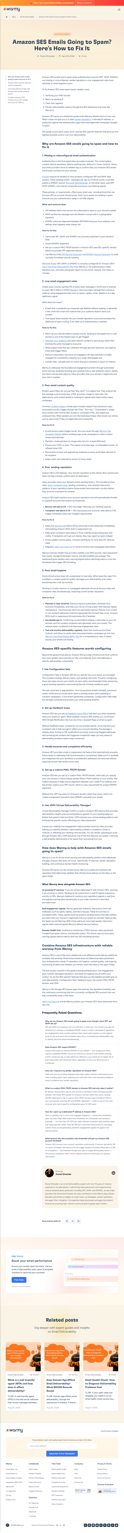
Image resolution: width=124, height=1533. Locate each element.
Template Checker (59, 1482)
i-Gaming (32, 1516)
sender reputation (83, 119)
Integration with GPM (14, 1482)
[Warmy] (11, 9)
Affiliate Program (35, 1474)
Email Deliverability (27, 17)
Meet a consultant (84, 3)
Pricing (8, 1495)
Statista (73, 290)
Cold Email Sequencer (60, 1487)
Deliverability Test (58, 1474)
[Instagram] (101, 1525)
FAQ (76, 1474)
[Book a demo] (84, 1491)
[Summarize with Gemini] (72, 1221)
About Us (77, 1478)
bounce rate (60, 526)
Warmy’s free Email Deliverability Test (62, 636)
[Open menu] (119, 9)
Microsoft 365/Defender (77, 183)
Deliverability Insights (14, 1478)
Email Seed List (11, 1474)
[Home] (7, 17)
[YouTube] (97, 1525)
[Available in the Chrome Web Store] (107, 1491)
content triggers (58, 406)
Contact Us (78, 1482)
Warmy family (34, 1487)
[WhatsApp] (85, 1525)
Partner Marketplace (36, 1478)
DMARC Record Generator (98, 254)
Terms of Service (103, 1478)
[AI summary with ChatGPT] (57, 1525)
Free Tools (19, 1280)
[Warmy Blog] (14, 1431)
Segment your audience (56, 340)
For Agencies (11, 1491)
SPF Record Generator (72, 254)
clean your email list (63, 547)
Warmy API (10, 1487)
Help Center (33, 1469)
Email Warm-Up (11, 1469)
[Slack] (89, 1525)
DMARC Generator (59, 1500)
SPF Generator (57, 1495)
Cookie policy (102, 1469)
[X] (105, 1525)
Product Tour (11, 1500)
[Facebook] (108, 1525)
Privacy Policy (102, 1474)
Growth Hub (33, 1507)
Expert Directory (35, 1482)
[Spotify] (116, 1525)
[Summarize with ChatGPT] (66, 1221)
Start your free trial (50, 1001)
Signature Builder (58, 1491)
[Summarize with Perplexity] (78, 1221)
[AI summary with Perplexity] (64, 1525)
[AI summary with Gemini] (60, 1525)
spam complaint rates (57, 485)
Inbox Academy (57, 1504)
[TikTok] (112, 1525)
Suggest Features (35, 1491)
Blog (14, 17)
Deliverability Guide (59, 1469)
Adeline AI (32, 1512)
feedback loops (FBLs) (77, 713)
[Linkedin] (93, 1525)
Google (45, 176)
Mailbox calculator (59, 1478)
